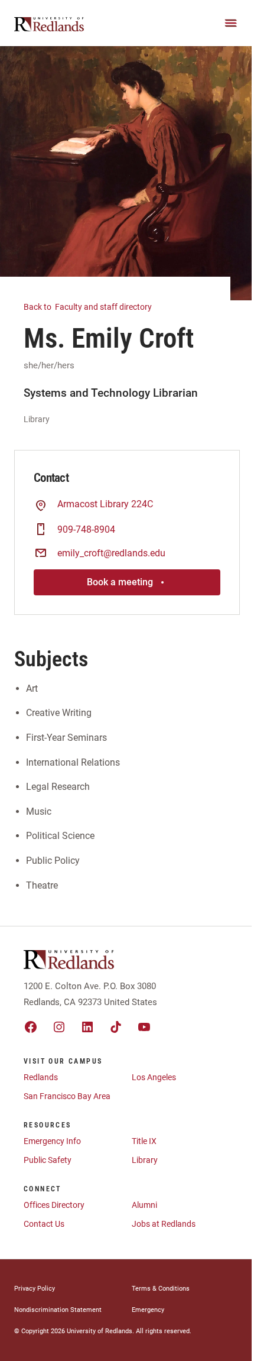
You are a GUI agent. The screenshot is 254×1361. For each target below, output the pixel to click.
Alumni (144, 1205)
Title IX (144, 1141)
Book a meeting (120, 582)
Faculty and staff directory (89, 307)
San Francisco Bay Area (67, 1096)
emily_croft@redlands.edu (111, 553)
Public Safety (47, 1160)
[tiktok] (116, 1027)
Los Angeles (154, 1077)
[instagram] (59, 1027)
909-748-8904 (86, 529)
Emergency (148, 1310)
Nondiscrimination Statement (58, 1310)
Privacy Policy (34, 1288)
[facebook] (31, 1027)
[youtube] (144, 1027)
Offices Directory (54, 1205)
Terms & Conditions (161, 1288)
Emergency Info (52, 1141)
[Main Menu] (231, 23)
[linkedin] (87, 1027)
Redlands (41, 1077)
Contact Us (44, 1224)
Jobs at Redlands (164, 1224)
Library (145, 1160)
